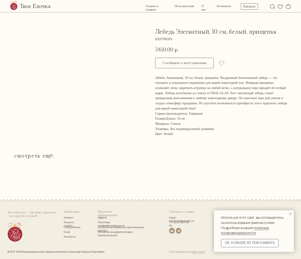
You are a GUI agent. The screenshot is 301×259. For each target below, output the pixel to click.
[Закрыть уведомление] (290, 213)
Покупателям (184, 6)
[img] (273, 6)
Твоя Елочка (35, 6)
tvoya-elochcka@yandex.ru (181, 219)
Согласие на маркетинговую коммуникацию (115, 233)
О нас (203, 7)
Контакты (224, 6)
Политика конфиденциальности (111, 224)
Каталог (68, 217)
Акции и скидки (151, 7)
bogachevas (198, 251)
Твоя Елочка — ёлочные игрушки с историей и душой (32, 214)
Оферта (102, 217)
